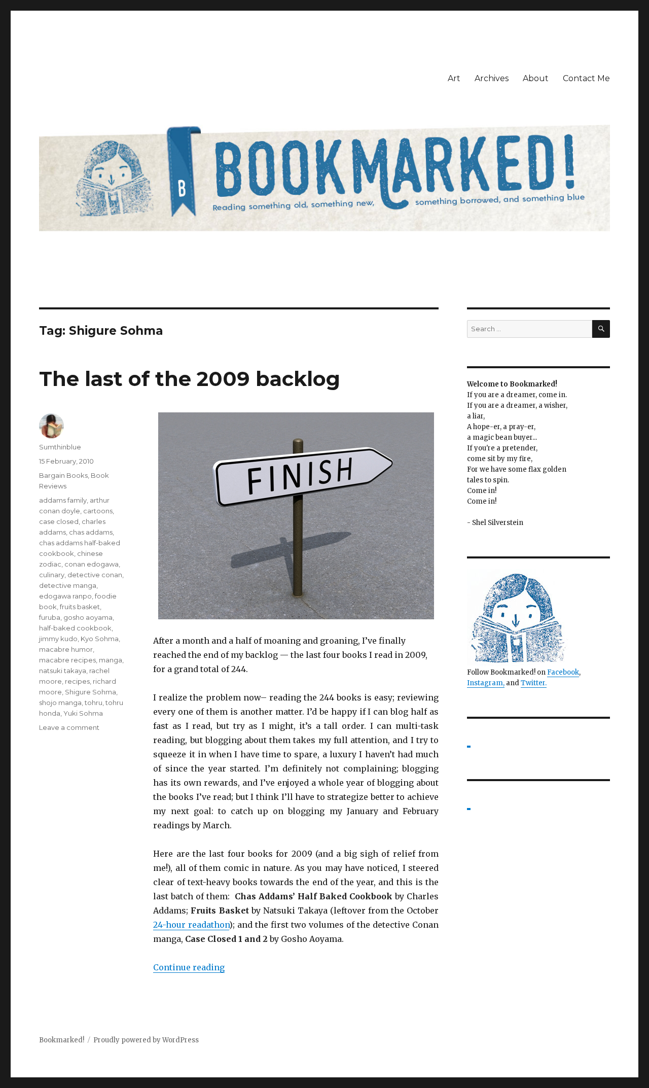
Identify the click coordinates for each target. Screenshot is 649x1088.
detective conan (94, 575)
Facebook (563, 672)
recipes (77, 681)
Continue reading (189, 967)
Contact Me (586, 78)
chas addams (91, 532)
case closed (59, 521)
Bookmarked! (61, 1040)
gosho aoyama (88, 617)
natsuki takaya (62, 670)
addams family (63, 500)
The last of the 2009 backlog (189, 378)
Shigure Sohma (90, 692)
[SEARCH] (601, 329)
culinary (51, 575)
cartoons (98, 511)
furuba (49, 617)
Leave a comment (69, 727)
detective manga (67, 585)
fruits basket (80, 607)
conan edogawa (91, 564)
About (536, 78)
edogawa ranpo (65, 596)
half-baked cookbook (75, 628)
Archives (492, 78)
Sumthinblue (60, 447)
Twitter (533, 683)
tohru (93, 702)
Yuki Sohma (83, 713)
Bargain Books (63, 475)
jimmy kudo (58, 639)
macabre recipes (67, 660)
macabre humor (66, 649)
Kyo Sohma (100, 639)
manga (110, 660)
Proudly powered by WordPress (146, 1040)
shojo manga (60, 702)
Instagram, (485, 683)
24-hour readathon (191, 925)
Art (454, 78)
